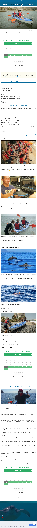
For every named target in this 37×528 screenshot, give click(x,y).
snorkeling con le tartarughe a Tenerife (10, 76)
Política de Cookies (5, 508)
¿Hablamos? (4, 510)
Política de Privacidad (6, 506)
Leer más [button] (23, 526)
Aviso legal (4, 505)
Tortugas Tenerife (18, 0)
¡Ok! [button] (32, 524)
